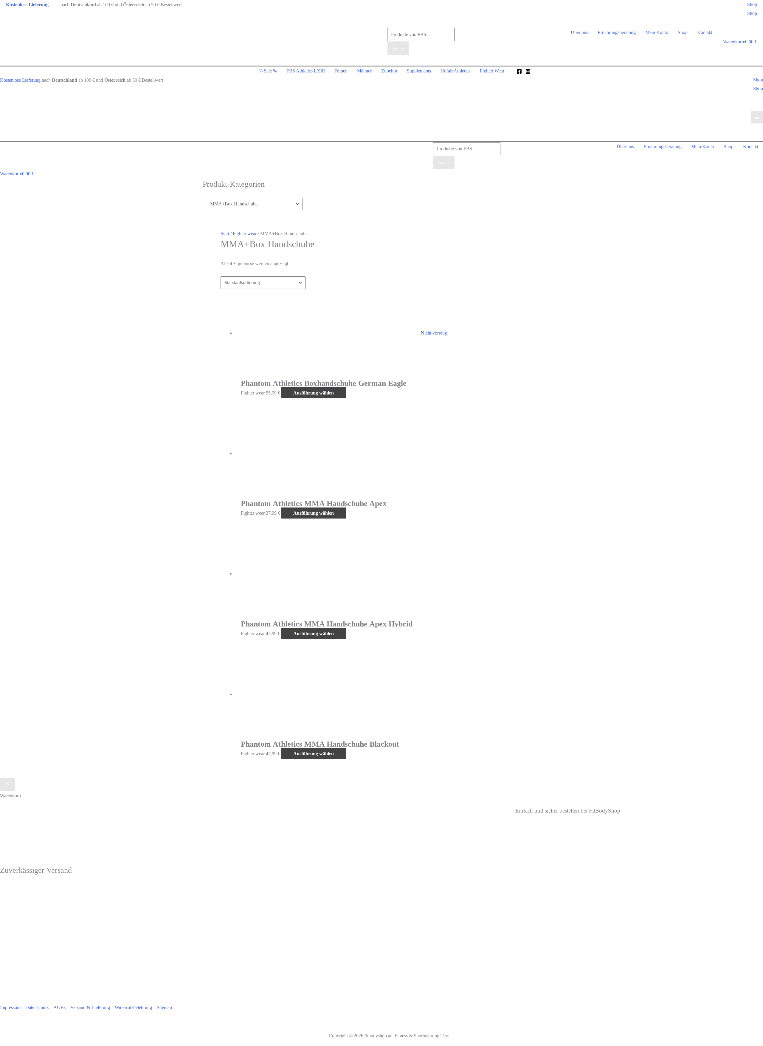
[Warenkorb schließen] (7, 784)
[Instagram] (528, 71)
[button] (752, 4)
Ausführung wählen (313, 392)
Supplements (419, 70)
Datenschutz (37, 1007)
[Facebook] (519, 71)
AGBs (59, 1007)
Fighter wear (245, 233)
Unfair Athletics (455, 70)
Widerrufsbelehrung (133, 1007)
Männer (364, 70)
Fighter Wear (492, 70)
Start (225, 233)
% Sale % (268, 70)
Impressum (10, 1007)
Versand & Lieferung (90, 1007)
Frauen (341, 70)
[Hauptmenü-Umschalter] (757, 117)
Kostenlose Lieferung (20, 80)
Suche (398, 48)
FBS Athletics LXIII (305, 70)
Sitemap (164, 1007)
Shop (752, 13)
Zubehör (389, 70)
